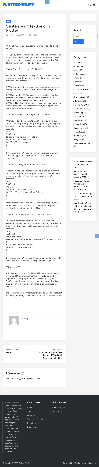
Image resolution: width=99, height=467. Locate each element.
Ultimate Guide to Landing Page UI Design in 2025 (81, 174)
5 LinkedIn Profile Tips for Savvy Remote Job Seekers (82, 196)
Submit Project (58, 407)
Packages (77, 116)
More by (24, 318)
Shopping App (79, 128)
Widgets (77, 139)
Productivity (78, 124)
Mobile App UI (79, 112)
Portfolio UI (78, 120)
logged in (21, 378)
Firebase (77, 85)
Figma (76, 82)
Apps (75, 62)
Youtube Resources (81, 143)
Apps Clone (78, 66)
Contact (30, 411)
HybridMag (91, 463)
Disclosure (31, 427)
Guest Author (58, 411)
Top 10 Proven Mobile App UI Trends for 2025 (82, 164)
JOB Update (78, 101)
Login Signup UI (80, 109)
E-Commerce (79, 74)
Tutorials (77, 132)
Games (76, 93)
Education (77, 78)
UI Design (77, 136)
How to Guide (79, 97)
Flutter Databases (80, 89)
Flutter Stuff (18, 5)
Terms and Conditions (36, 419)
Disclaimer (31, 423)
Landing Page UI (80, 105)
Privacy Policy (33, 415)
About (29, 407)
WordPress (78, 463)
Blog (8, 21)
